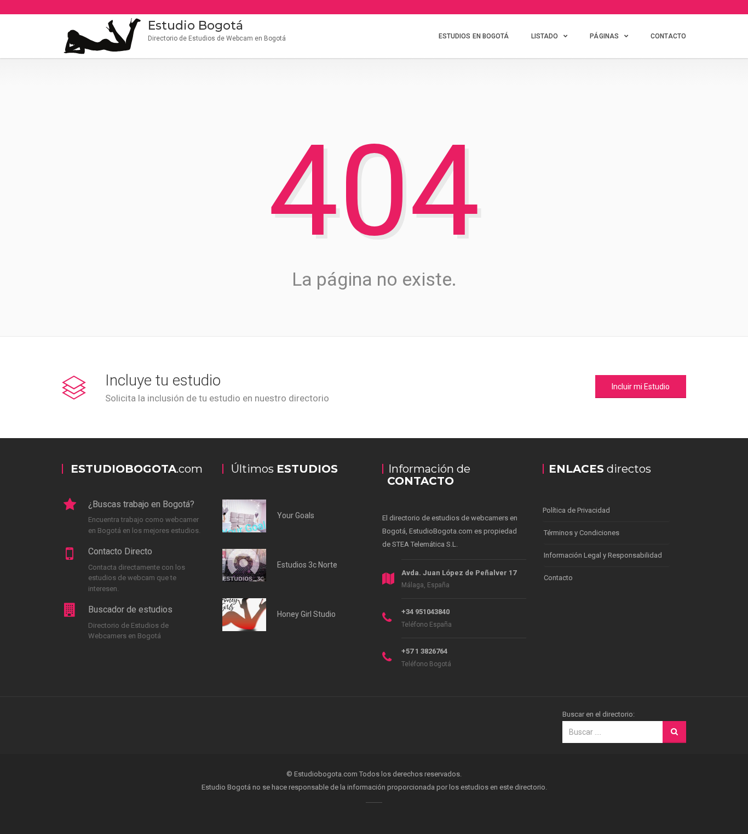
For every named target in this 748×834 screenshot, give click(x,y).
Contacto (668, 36)
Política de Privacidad (576, 510)
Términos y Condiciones (581, 533)
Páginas (604, 36)
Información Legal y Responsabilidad (603, 555)
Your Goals (295, 515)
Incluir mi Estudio (641, 386)
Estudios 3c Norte (307, 564)
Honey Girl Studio (306, 614)
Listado (545, 36)
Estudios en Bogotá (474, 36)
